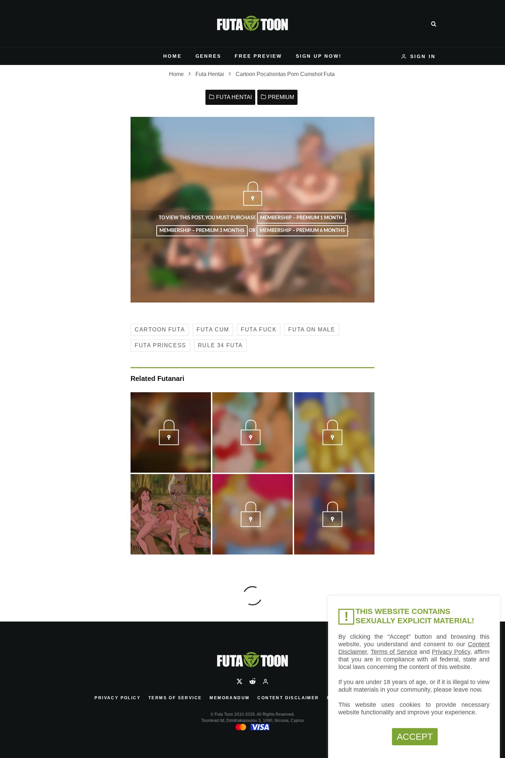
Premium (281, 97)
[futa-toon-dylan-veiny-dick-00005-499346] (252, 442)
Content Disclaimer (288, 697)
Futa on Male (311, 329)
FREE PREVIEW (258, 56)
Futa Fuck (259, 329)
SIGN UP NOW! (319, 56)
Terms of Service (175, 697)
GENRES (208, 56)
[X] (239, 681)
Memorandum (229, 697)
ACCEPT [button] (415, 737)
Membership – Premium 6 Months (302, 230)
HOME (172, 56)
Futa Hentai (234, 97)
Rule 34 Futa (220, 345)
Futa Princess (160, 345)
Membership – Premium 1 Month (301, 218)
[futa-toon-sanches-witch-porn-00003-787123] (334, 524)
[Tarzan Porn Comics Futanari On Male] (171, 514)
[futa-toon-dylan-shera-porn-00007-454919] (252, 524)
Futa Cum (213, 329)
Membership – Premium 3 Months (202, 230)
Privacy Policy (117, 697)
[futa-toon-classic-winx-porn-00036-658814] (170, 442)
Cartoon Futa (160, 329)
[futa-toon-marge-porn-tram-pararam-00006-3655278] (334, 442)
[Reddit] (252, 681)
